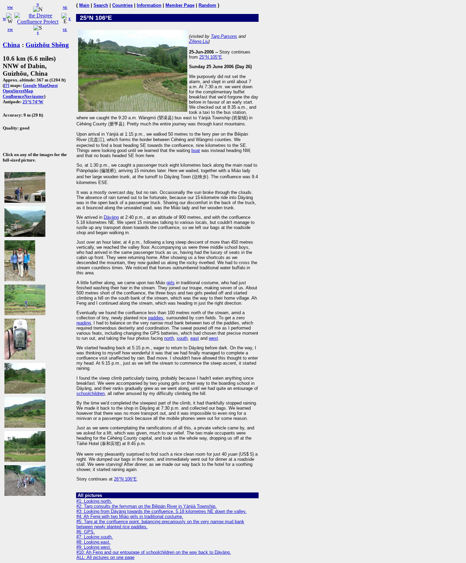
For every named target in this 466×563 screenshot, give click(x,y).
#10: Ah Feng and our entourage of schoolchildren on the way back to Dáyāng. (153, 552)
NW (10, 8)
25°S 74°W (33, 101)
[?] (6, 85)
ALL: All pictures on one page (105, 557)
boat (195, 150)
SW (10, 30)
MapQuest (48, 85)
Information (149, 5)
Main (84, 5)
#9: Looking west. (93, 547)
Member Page (179, 5)
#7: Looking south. (94, 536)
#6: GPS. (85, 531)
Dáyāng (111, 217)
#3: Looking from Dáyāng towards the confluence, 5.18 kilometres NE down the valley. (161, 511)
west (213, 338)
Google (30, 85)
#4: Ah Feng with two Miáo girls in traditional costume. (129, 516)
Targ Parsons (224, 36)
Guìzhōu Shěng (47, 44)
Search (100, 5)
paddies (155, 317)
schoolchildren (90, 393)
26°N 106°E (125, 479)
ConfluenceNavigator (23, 96)
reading (83, 322)
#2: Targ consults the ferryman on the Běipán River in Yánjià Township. (146, 506)
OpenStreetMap (18, 90)
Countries (122, 5)
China (11, 44)
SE (65, 30)
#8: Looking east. (93, 542)
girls (170, 282)
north (169, 338)
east (194, 338)
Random (207, 5)
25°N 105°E (210, 57)
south (182, 338)
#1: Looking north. (94, 501)
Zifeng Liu (198, 41)
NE (65, 8)
